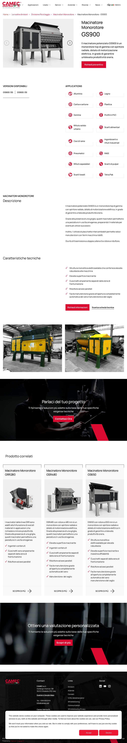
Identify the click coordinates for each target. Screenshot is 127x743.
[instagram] (109, 686)
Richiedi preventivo (93, 64)
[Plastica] (110, 104)
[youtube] (105, 686)
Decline (109, 733)
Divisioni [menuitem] (71, 687)
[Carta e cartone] (79, 104)
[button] (69, 42)
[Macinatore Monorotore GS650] (105, 530)
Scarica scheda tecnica (103, 307)
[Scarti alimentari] (110, 127)
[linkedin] (100, 686)
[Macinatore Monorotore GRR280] (22, 530)
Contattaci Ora (63, 418)
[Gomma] (79, 115)
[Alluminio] (79, 94)
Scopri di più (63, 642)
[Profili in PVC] (110, 115)
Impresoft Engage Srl (17, 741)
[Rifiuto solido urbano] (79, 127)
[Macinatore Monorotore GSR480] (63, 530)
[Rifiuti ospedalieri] (79, 164)
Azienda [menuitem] (71, 690)
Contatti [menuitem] (71, 694)
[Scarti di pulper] (110, 164)
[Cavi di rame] (79, 141)
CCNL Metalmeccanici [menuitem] (76, 698)
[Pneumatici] (79, 153)
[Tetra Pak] (110, 174)
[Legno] (110, 94)
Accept (88, 733)
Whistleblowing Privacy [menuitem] (76, 709)
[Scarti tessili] (79, 174)
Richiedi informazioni (77, 307)
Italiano (118, 5)
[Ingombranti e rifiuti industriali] (110, 141)
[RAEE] (110, 153)
